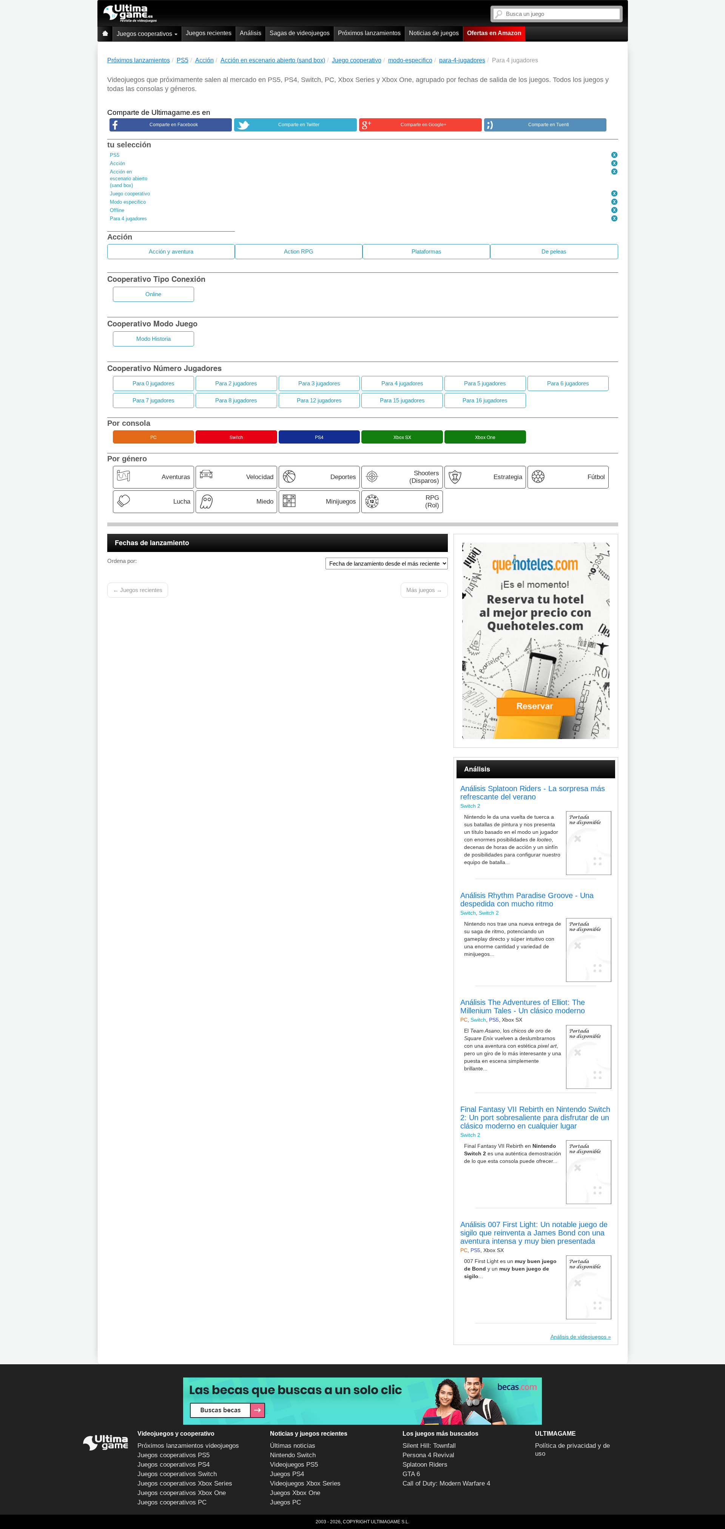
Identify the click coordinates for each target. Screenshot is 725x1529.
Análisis (250, 33)
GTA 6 (411, 1474)
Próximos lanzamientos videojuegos (188, 1445)
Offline (117, 210)
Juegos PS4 (287, 1474)
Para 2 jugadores (236, 383)
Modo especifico (128, 202)
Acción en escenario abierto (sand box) (128, 178)
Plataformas (426, 251)
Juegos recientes (208, 33)
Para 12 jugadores (319, 400)
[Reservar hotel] (536, 641)
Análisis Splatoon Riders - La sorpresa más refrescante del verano (532, 792)
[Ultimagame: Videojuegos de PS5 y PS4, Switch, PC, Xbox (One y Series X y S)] (130, 14)
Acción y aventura (171, 251)
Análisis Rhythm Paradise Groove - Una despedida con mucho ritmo (527, 899)
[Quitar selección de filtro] (614, 155)
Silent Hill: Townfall (429, 1445)
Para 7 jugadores (153, 400)
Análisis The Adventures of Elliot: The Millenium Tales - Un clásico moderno (522, 1006)
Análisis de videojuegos (578, 1337)
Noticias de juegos (434, 33)
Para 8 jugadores (236, 400)
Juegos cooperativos (145, 34)
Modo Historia (153, 338)
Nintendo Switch (293, 1455)
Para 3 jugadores (319, 383)
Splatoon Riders (425, 1464)
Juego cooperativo (130, 193)
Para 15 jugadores (402, 400)
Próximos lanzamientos (369, 33)
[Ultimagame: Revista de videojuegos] (105, 33)
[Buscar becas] (362, 1401)
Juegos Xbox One (295, 1493)
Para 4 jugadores (128, 218)
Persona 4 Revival (428, 1455)
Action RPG (298, 251)
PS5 (114, 155)
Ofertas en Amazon (494, 33)
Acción (117, 163)
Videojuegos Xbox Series (305, 1483)
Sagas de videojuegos (300, 33)
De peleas (553, 251)
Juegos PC (285, 1502)
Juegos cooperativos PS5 (173, 1455)
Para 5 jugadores (485, 383)
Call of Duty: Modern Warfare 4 (446, 1483)
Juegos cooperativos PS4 (173, 1464)
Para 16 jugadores (485, 400)
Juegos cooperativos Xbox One (181, 1493)
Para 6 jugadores (568, 383)
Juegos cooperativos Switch (177, 1474)
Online (153, 294)
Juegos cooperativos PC (172, 1502)
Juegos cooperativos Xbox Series (184, 1483)
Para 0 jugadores (153, 383)
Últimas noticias (292, 1445)
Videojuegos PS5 (294, 1464)
